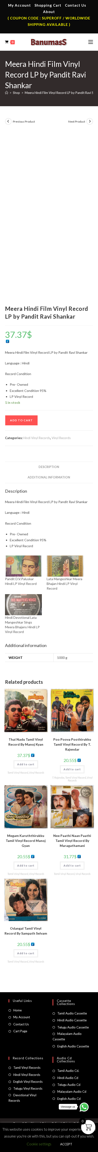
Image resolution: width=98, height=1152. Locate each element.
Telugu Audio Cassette (73, 1027)
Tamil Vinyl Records (26, 1067)
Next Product (76, 121)
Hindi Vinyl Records (36, 438)
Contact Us (75, 5)
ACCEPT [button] (66, 1144)
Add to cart (21, 420)
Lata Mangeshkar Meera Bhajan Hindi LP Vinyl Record (64, 583)
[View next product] (89, 121)
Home (17, 1010)
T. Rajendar (58, 777)
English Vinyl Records (28, 1081)
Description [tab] (49, 467)
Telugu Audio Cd (68, 1085)
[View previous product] (8, 121)
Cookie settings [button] (39, 1144)
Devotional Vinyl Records (22, 1097)
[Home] (6, 93)
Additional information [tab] (49, 477)
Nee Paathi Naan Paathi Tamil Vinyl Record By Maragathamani (72, 841)
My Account (19, 5)
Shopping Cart (47, 5)
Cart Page (20, 1031)
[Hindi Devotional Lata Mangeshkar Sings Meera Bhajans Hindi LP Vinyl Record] (23, 604)
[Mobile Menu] (90, 42)
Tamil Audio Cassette (72, 1013)
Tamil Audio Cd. (68, 1071)
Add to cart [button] (25, 764)
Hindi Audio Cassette (72, 1020)
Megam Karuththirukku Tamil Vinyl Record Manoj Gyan (26, 841)
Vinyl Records (61, 438)
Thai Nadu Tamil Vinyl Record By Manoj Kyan (25, 741)
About (49, 11)
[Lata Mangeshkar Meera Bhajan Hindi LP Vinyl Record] (65, 566)
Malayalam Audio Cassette (67, 1036)
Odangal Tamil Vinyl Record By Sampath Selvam (26, 930)
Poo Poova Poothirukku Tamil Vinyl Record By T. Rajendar (72, 744)
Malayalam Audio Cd (71, 1091)
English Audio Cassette (73, 1046)
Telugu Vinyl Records (27, 1088)
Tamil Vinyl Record (17, 772)
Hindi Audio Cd (67, 1078)
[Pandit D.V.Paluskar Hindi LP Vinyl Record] (23, 566)
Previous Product (24, 121)
